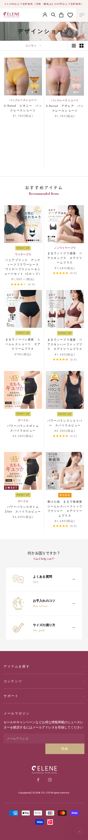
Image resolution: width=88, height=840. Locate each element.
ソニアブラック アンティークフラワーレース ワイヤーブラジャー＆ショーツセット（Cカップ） (23, 267)
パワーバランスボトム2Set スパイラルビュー (23, 509)
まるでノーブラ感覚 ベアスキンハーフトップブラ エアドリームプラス (65, 344)
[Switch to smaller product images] (81, 45)
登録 (65, 748)
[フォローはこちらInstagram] (50, 779)
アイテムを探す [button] (17, 666)
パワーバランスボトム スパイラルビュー (24, 428)
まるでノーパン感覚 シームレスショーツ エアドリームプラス (23, 344)
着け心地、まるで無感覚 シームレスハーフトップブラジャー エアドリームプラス (65, 508)
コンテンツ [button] (13, 681)
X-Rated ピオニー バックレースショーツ (23, 108)
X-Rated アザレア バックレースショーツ (65, 108)
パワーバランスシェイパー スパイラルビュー (65, 423)
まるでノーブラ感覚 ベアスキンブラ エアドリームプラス (65, 258)
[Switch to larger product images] (74, 45)
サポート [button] (11, 696)
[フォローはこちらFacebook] (38, 779)
